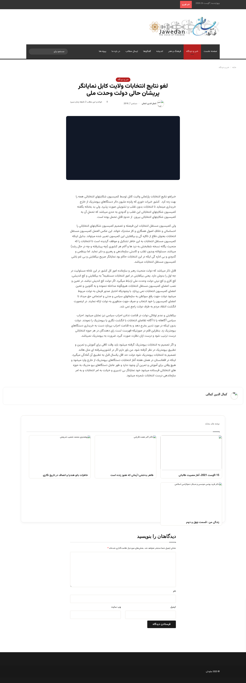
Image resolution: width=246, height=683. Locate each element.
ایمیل (173, 607)
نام (174, 591)
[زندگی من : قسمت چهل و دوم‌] (191, 500)
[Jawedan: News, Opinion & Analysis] (184, 26)
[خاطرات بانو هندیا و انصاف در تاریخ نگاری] (60, 452)
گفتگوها (147, 51)
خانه (234, 67)
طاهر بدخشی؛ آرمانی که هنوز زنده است (131, 475)
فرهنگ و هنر (174, 51)
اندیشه (159, 51)
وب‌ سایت (116, 607)
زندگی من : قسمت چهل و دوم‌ (202, 522)
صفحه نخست (210, 51)
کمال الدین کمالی (149, 103)
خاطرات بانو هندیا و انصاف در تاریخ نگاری (65, 475)
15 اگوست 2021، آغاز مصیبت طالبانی (199, 475)
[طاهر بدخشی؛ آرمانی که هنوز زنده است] (125, 452)
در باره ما (116, 51)
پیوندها (102, 51)
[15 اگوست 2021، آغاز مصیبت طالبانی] (191, 452)
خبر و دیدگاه (192, 51)
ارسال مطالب (132, 51)
